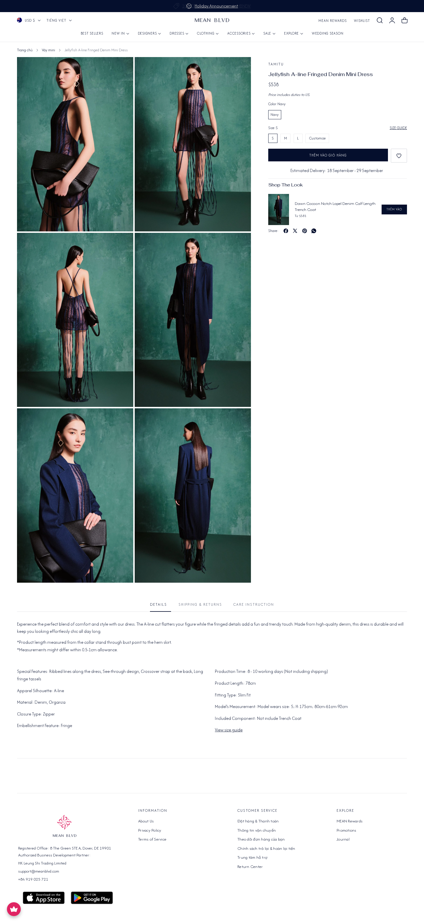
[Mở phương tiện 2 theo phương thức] (122, 67)
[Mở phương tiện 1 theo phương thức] (240, 67)
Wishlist (362, 20)
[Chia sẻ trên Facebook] (286, 231)
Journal (343, 839)
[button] (379, 20)
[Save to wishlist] (399, 156)
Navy (275, 114)
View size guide (229, 730)
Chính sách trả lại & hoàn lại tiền (266, 848)
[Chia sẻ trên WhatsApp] (314, 231)
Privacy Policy (150, 830)
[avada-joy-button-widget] (14, 909)
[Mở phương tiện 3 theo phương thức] (122, 243)
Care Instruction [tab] (253, 604)
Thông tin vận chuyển (256, 830)
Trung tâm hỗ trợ (252, 857)
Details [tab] (158, 604)
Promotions (347, 830)
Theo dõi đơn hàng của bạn (261, 839)
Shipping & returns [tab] (200, 604)
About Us (146, 821)
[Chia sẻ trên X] (295, 231)
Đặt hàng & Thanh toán (258, 821)
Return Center (250, 866)
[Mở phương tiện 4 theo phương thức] (240, 243)
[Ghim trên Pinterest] (304, 231)
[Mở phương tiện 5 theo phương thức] (122, 419)
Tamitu (276, 64)
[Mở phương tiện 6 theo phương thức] (240, 419)
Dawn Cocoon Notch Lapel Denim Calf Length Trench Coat (335, 206)
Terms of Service (152, 839)
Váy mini (48, 50)
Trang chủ (25, 50)
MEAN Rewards (332, 20)
